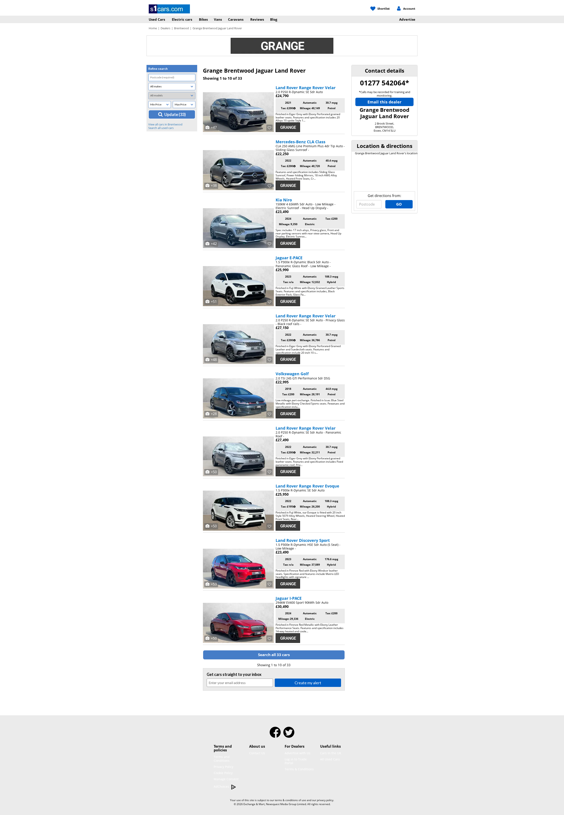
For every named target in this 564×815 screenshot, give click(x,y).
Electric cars (182, 19)
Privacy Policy (223, 767)
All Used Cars (330, 759)
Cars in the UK (330, 753)
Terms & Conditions (299, 769)
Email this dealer (384, 102)
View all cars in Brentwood (165, 124)
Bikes (203, 19)
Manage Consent (226, 779)
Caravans (235, 19)
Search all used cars (161, 128)
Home (153, 28)
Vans (218, 19)
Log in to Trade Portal (296, 761)
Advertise (407, 19)
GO (399, 204)
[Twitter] (288, 735)
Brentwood (181, 28)
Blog (273, 19)
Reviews (257, 19)
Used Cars (157, 19)
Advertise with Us (297, 753)
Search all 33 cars (274, 654)
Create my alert (308, 682)
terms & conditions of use (290, 800)
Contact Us (257, 753)
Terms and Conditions (222, 759)
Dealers (165, 28)
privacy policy (325, 800)
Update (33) (175, 114)
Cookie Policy (223, 773)
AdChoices (222, 786)
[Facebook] (275, 735)
